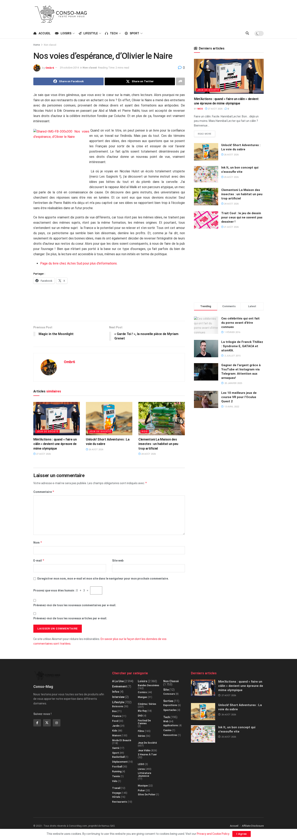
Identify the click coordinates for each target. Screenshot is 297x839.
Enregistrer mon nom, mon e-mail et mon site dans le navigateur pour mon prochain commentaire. (103, 578)
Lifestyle (90, 33)
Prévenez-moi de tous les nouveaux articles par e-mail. (70, 618)
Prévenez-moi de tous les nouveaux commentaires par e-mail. (74, 605)
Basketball (118, 757)
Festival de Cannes (144, 722)
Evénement (119, 686)
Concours (169, 693)
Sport (134, 33)
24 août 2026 (148, 454)
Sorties (168, 701)
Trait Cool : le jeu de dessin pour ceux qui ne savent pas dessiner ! (241, 217)
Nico (200, 109)
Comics (142, 692)
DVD (140, 715)
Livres (141, 769)
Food (115, 721)
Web (165, 721)
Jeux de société (47, 431)
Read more (206, 133)
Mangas (142, 697)
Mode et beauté (121, 740)
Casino (167, 730)
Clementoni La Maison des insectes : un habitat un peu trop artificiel (158, 443)
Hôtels (116, 797)
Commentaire (43, 492)
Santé (115, 748)
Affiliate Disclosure (253, 825)
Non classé (50, 44)
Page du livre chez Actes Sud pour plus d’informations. (78, 263)
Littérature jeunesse (144, 774)
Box (114, 711)
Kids (145, 431)
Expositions (170, 705)
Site (166, 689)
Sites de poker (146, 794)
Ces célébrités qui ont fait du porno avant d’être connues (240, 323)
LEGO (141, 764)
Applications (170, 725)
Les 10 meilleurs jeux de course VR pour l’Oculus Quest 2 (239, 397)
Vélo (114, 781)
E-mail (38, 560)
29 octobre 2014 (69, 67)
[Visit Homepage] (60, 14)
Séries (141, 736)
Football (117, 766)
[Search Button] (247, 33)
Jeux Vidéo (144, 750)
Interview (118, 697)
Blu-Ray (142, 710)
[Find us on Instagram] (56, 722)
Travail (116, 788)
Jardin (115, 725)
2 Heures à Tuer (147, 754)
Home (36, 44)
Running (116, 771)
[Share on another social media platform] (180, 81)
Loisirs (66, 33)
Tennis (116, 776)
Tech (114, 33)
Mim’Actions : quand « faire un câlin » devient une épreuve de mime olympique (55, 443)
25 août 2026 (231, 177)
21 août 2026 (231, 227)
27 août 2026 (43, 454)
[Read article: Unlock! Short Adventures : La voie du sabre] (109, 418)
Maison (116, 735)
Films (141, 731)
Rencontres (170, 735)
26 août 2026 (95, 449)
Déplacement (120, 761)
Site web (117, 560)
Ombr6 (49, 67)
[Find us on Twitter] (47, 722)
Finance (116, 716)
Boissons (117, 706)
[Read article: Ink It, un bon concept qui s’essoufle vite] (206, 174)
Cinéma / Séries (147, 704)
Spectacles (170, 710)
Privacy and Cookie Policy (213, 833)
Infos (115, 691)
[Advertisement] (190, 13)
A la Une (118, 681)
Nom (37, 542)
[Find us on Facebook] (37, 722)
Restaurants (119, 801)
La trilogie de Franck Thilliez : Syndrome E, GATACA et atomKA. (242, 346)
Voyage (116, 793)
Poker (141, 790)
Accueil (45, 33)
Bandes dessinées (148, 685)
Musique (143, 785)
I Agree (241, 833)
